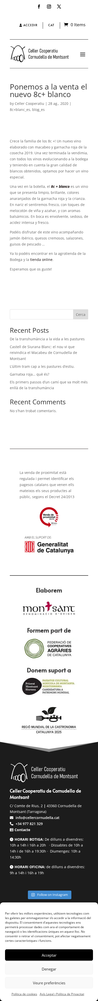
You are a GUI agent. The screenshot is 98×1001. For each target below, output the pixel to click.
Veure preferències (49, 982)
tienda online (41, 259)
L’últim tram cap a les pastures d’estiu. (42, 366)
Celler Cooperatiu (29, 103)
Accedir (29, 25)
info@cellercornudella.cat (38, 817)
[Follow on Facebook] (39, 7)
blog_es (38, 109)
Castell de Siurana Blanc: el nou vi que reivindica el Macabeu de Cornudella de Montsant (43, 352)
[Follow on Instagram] (49, 7)
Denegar (49, 969)
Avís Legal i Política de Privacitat (62, 994)
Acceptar (49, 955)
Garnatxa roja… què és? (29, 374)
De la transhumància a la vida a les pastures (47, 339)
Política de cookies (24, 994)
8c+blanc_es (20, 109)
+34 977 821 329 (29, 823)
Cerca (80, 314)
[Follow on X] (59, 7)
